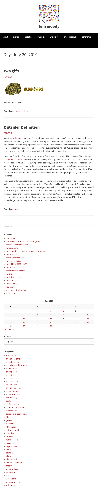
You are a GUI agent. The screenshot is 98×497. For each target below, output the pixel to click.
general (15, 209)
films (8, 417)
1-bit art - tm (11, 355)
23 (63, 322)
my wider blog (12, 283)
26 (10, 326)
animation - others (20, 111)
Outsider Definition (22, 127)
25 (88, 322)
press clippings (70, 37)
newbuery (10, 287)
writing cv (54, 37)
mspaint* (10, 436)
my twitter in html (14, 277)
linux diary (10, 433)
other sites (86, 37)
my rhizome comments (16, 270)
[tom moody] (49, 13)
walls (8, 475)
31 (75, 326)
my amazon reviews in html (17, 244)
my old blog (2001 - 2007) (16, 264)
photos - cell (11, 459)
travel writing (12, 293)
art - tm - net (11, 384)
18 (88, 318)
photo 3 (9, 456)
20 (24, 322)
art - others (11, 375)
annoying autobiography (16, 365)
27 (24, 326)
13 (24, 318)
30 (63, 326)
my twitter (10, 274)
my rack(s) (10, 267)
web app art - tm (13, 482)
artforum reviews (13, 394)
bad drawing (11, 397)
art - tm (9, 378)
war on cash (11, 478)
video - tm (10, 472)
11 (88, 315)
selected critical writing (16, 290)
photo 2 (9, 452)
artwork (16, 37)
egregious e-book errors (16, 414)
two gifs (11, 71)
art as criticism (12, 391)
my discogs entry (13, 254)
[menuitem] (5, 37)
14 (37, 318)
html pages (11, 427)
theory (9, 465)
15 (51, 318)
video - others (12, 469)
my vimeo (10, 280)
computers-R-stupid (15, 407)
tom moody (49, 26)
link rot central (12, 430)
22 (51, 322)
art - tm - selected (14, 388)
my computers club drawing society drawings (25, 251)
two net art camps (14, 159)
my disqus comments (15, 257)
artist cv (28, 37)
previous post (17, 138)
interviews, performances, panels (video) (23, 241)
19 (10, 322)
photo (8, 449)
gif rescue (10, 423)
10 (75, 315)
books (8, 401)
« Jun (6, 329)
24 (75, 322)
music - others (12, 439)
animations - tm (12, 362)
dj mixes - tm (11, 410)
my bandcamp (12, 248)
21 (37, 322)
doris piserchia (12, 238)
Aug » (11, 329)
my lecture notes (13, 261)
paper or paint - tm (14, 446)
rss (4, 44)
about (5, 37)
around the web (13, 371)
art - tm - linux (12, 381)
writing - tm (11, 485)
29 (51, 326)
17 (75, 318)
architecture (11, 368)
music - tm (10, 443)
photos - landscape (14, 462)
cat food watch (12, 404)
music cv (41, 37)
